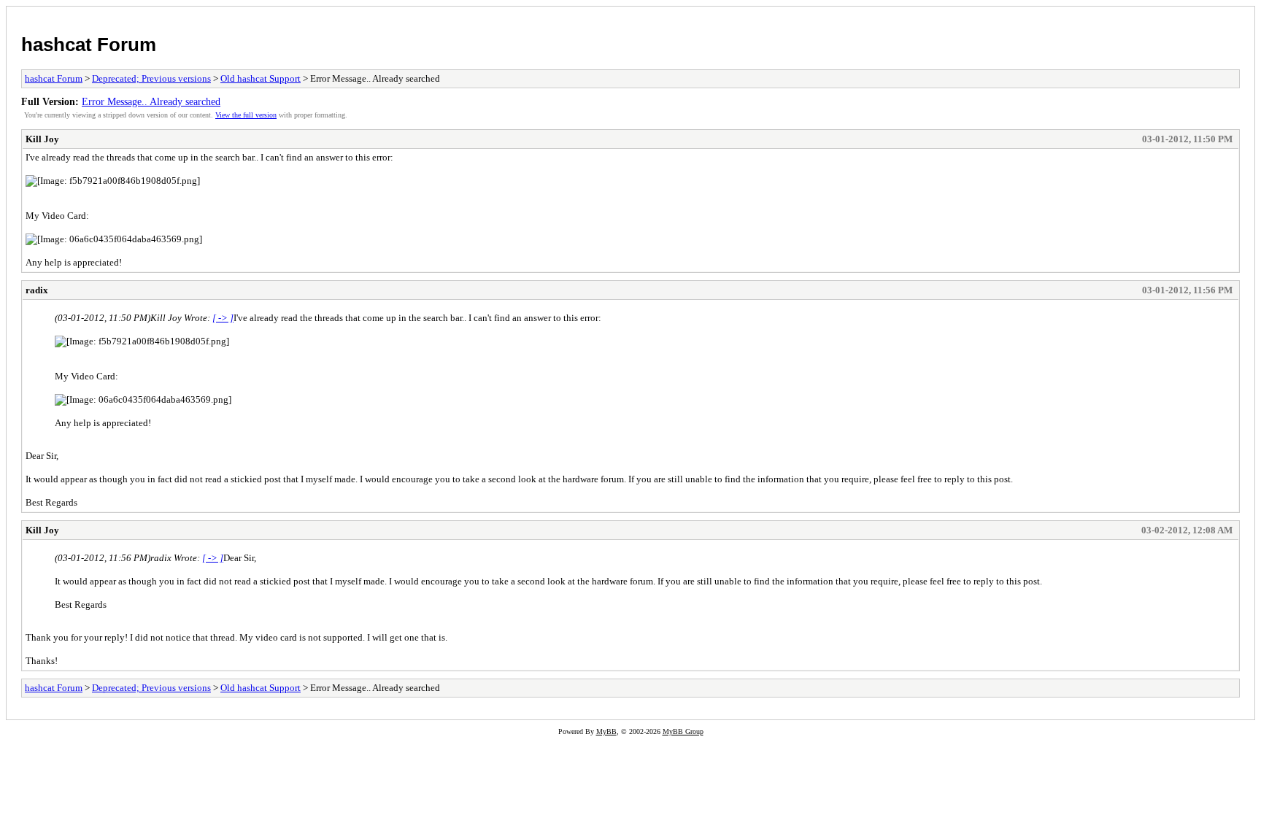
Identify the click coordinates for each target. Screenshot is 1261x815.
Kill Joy (42, 139)
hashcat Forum (88, 44)
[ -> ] (223, 317)
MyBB (606, 731)
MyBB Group (683, 731)
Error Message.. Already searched (151, 101)
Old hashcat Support (260, 78)
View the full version (246, 115)
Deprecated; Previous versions (151, 78)
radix (37, 290)
